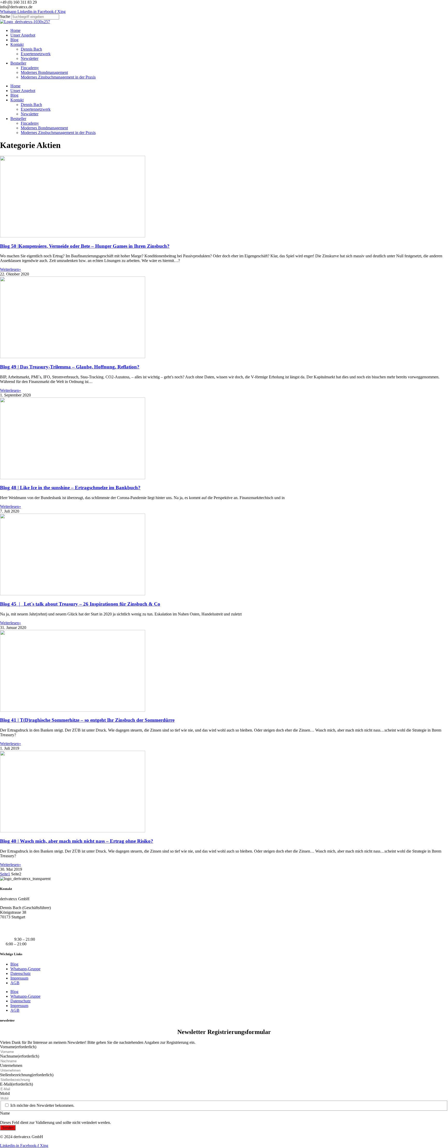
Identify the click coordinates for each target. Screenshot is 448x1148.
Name (5, 1113)
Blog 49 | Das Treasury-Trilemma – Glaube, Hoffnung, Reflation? (69, 367)
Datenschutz (20, 973)
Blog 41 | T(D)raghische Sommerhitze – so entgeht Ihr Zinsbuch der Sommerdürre (87, 720)
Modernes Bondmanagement (44, 72)
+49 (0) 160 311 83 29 (18, 926)
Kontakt (17, 44)
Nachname (19, 1056)
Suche (5, 16)
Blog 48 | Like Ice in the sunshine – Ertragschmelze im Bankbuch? (70, 487)
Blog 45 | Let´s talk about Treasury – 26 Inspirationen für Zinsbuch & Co (80, 604)
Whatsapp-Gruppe (25, 969)
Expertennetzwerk (36, 54)
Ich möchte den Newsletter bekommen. (42, 1105)
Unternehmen (11, 1065)
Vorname (18, 1047)
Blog (14, 40)
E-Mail (16, 1084)
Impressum (19, 978)
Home (15, 30)
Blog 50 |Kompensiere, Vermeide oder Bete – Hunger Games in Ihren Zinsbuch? (85, 246)
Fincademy (30, 68)
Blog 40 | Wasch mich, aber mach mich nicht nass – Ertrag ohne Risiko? (76, 841)
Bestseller (18, 63)
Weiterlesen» (10, 269)
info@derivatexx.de (16, 930)
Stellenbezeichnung (26, 1075)
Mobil (5, 1093)
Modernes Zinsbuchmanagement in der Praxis (58, 77)
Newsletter (29, 58)
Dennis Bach (31, 49)
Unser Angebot (22, 35)
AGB (14, 983)
